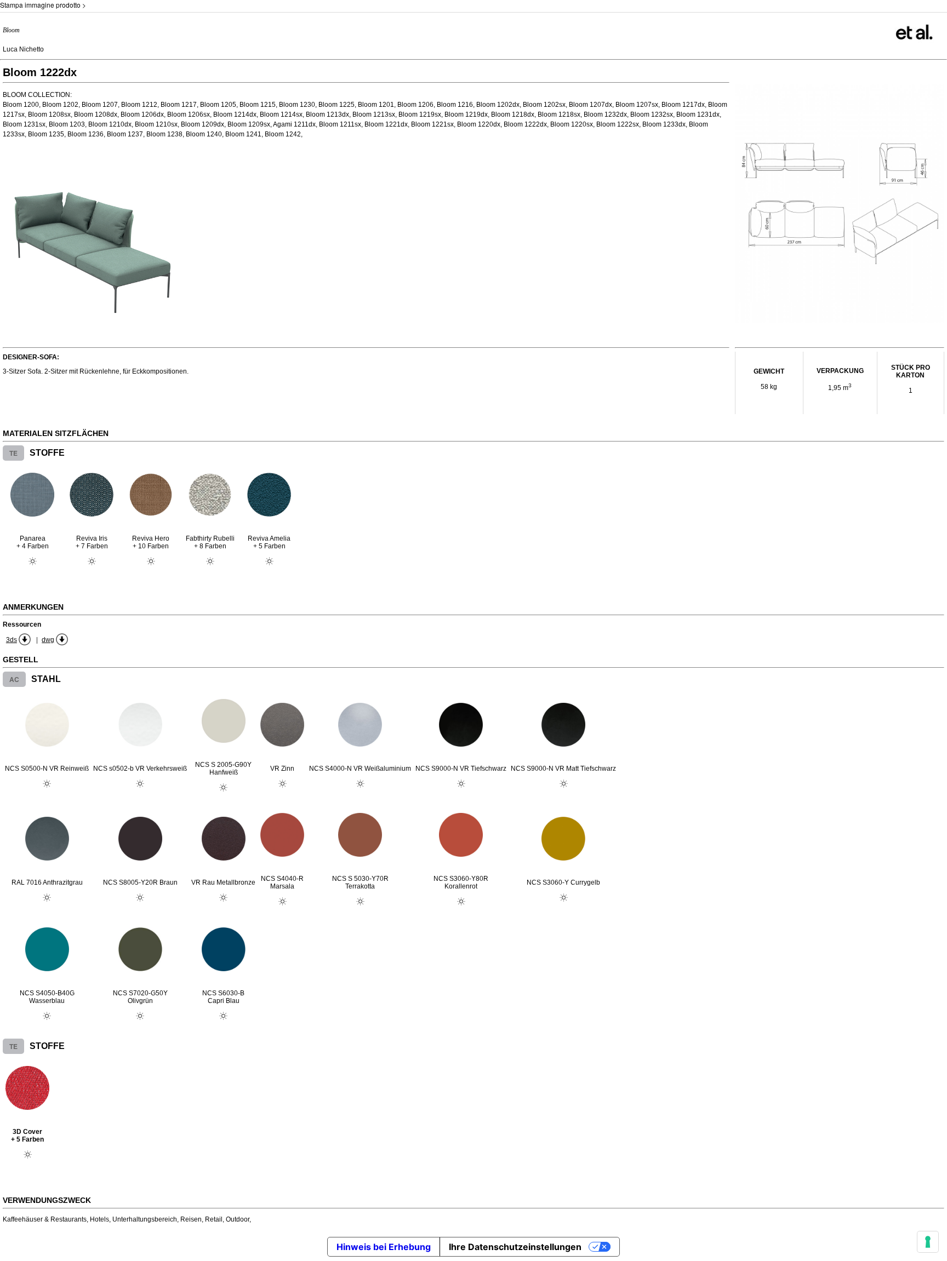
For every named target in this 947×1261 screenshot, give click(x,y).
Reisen (191, 1219)
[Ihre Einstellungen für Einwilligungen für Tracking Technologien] (927, 1241)
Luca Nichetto (23, 49)
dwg (48, 640)
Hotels (99, 1219)
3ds (11, 640)
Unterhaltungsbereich (144, 1219)
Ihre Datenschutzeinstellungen (515, 1246)
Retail (214, 1219)
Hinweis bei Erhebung (383, 1246)
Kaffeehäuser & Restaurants (45, 1219)
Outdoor (237, 1219)
